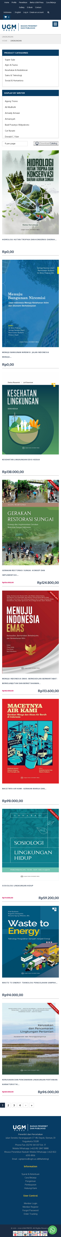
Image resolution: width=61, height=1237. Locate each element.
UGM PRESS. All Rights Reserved (36, 1228)
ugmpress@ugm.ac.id (28, 1159)
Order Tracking (30, 1214)
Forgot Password (30, 1210)
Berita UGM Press (36, 2)
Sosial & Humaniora (14, 80)
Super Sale (10, 59)
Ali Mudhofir (10, 107)
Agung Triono (11, 101)
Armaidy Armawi (12, 113)
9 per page (10, 143)
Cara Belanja (51, 2)
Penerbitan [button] (23, 2)
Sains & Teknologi (13, 75)
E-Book (29, 7)
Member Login (30, 1203)
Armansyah (10, 119)
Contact (38, 7)
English (18, 12)
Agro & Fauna (11, 65)
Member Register (30, 1207)
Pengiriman (30, 1181)
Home (6, 2)
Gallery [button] (21, 7)
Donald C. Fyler (12, 136)
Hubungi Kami (30, 1188)
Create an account (37, 12)
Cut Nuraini (10, 131)
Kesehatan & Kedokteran (16, 70)
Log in (25, 12)
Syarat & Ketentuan (30, 1174)
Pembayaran (30, 1184)
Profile (14, 2)
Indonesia (7, 12)
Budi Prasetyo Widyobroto (17, 125)
